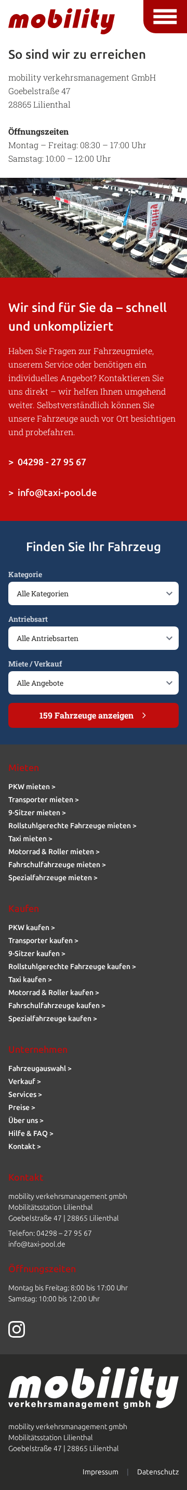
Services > (25, 1094)
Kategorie (25, 574)
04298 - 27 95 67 (47, 462)
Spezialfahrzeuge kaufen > (52, 1018)
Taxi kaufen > (30, 979)
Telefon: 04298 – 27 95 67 (50, 1233)
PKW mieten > (32, 786)
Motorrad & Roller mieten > (54, 851)
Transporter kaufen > (43, 940)
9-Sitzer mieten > (37, 812)
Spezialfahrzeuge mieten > (53, 877)
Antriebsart (28, 619)
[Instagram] (93, 1329)
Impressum (100, 1472)
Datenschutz (158, 1472)
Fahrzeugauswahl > (40, 1068)
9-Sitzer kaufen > (36, 953)
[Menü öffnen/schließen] (165, 16)
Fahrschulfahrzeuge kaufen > (56, 1005)
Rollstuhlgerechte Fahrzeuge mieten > (72, 825)
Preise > (21, 1107)
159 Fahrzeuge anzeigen (86, 715)
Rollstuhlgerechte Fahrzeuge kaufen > (72, 966)
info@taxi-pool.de (52, 493)
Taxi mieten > (30, 838)
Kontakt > (24, 1146)
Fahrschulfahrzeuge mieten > (57, 864)
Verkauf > (24, 1081)
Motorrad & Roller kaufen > (53, 992)
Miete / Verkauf (35, 664)
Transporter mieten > (43, 799)
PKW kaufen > (31, 927)
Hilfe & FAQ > (31, 1133)
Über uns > (26, 1120)
